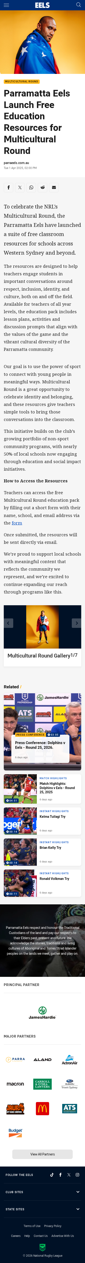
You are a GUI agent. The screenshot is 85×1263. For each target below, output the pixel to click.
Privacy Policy (52, 1226)
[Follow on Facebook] (60, 1175)
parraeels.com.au (16, 162)
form (17, 523)
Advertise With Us (62, 1236)
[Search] (78, 5)
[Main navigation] (6, 5)
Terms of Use (32, 1226)
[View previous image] (8, 623)
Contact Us (41, 1236)
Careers (16, 1236)
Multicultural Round (21, 81)
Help (27, 1236)
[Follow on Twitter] (69, 1175)
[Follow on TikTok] (52, 1175)
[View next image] (76, 623)
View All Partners (42, 1154)
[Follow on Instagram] (77, 1175)
